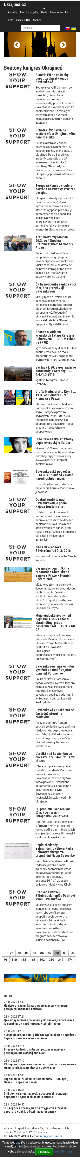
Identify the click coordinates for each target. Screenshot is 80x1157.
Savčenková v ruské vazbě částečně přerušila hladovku (55, 713)
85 (34, 953)
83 (27, 953)
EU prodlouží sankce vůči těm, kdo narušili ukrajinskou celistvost (53, 812)
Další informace (63, 1151)
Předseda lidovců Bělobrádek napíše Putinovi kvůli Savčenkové (55, 895)
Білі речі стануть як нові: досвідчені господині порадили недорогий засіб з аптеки (36, 1095)
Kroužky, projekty (29, 12)
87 (49, 953)
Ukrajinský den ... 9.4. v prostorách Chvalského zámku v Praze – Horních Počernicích (53, 573)
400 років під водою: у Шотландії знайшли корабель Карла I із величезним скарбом (40, 1036)
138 (23, 960)
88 (57, 953)
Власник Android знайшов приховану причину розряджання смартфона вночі (34, 1051)
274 (70, 960)
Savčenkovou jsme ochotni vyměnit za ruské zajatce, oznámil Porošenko (55, 669)
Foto (10, 20)
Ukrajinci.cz (15, 4)
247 (60, 960)
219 (51, 960)
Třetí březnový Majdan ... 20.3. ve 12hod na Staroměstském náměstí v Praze (54, 242)
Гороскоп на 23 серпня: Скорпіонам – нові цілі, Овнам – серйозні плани (36, 1080)
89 (64, 953)
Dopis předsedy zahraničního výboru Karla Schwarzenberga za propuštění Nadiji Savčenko (55, 850)
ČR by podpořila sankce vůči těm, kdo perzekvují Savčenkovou (56, 287)
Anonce (37, 20)
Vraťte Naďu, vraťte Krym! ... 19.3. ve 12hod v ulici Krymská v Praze (56, 395)
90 (72, 953)
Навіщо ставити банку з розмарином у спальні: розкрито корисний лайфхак (36, 1007)
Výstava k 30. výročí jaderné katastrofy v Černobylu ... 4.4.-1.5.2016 (56, 370)
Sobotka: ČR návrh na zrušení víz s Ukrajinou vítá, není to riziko (56, 133)
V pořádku (44, 1151)
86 (42, 953)
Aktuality (12, 12)
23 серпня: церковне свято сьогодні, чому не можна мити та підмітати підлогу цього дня (40, 1066)
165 (32, 960)
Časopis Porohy (59, 12)
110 (14, 960)
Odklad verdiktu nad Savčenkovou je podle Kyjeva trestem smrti (51, 503)
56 (19, 953)
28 (11, 953)
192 (42, 960)
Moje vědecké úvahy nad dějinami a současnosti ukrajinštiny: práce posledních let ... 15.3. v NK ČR (55, 623)
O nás (44, 12)
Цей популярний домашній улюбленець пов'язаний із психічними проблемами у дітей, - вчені (39, 1022)
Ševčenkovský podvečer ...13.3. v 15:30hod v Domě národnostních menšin (54, 475)
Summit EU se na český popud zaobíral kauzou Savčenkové (52, 78)
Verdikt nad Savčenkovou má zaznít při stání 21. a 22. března (56, 757)
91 (5, 960)
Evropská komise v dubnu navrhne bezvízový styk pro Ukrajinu (55, 189)
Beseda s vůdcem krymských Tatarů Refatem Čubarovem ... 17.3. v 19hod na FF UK (55, 337)
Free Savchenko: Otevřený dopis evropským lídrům (54, 441)
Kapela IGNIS (23, 20)
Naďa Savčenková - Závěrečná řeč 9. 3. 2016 (53, 549)
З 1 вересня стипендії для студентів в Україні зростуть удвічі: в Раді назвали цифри (35, 1110)
